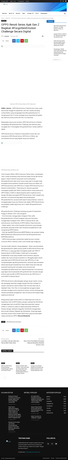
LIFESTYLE (7, 18)
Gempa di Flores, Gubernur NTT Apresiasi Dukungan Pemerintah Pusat (60, 35)
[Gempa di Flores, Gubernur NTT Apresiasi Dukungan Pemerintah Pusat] (50, 35)
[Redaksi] (2, 36)
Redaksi (7, 36)
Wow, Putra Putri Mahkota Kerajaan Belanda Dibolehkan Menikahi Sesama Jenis (34, 343)
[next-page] (5, 377)
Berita (3, 363)
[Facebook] (61, 1)
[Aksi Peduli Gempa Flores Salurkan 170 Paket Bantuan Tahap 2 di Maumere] (50, 27)
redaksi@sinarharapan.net (32, 452)
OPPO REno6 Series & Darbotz (13, 321)
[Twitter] (63, 1)
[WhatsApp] (26, 41)
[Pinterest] (22, 41)
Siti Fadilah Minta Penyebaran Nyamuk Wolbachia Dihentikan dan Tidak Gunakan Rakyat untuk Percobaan (37, 399)
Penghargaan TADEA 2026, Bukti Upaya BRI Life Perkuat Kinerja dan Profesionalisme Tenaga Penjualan (60, 52)
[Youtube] (66, 1)
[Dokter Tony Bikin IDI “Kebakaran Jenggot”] (27, 418)
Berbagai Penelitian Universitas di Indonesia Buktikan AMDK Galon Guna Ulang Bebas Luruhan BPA (14, 399)
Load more (56, 59)
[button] (65, 13)
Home (2, 18)
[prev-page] (2, 377)
